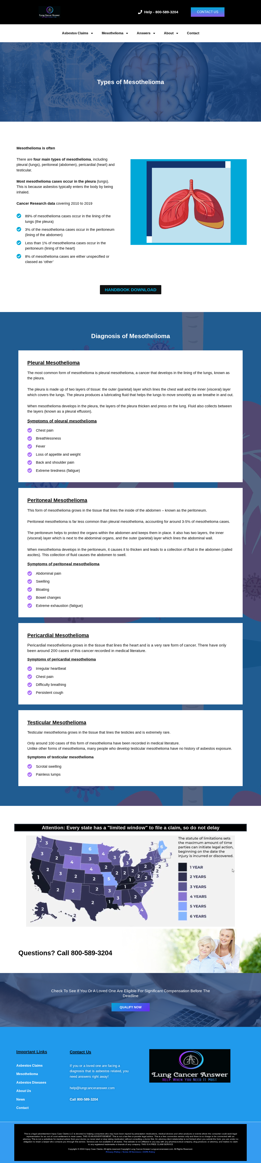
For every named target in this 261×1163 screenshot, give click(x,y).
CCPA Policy (149, 1152)
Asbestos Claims (75, 33)
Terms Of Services (131, 1152)
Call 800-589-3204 (84, 1099)
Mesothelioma (112, 33)
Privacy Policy (113, 1152)
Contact (193, 33)
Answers (143, 33)
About (169, 33)
